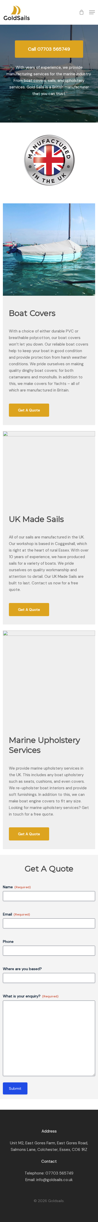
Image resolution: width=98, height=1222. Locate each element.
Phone (8, 941)
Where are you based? (22, 968)
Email (16, 914)
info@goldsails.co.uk (54, 1179)
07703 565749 (59, 1173)
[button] (92, 12)
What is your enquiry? (30, 996)
